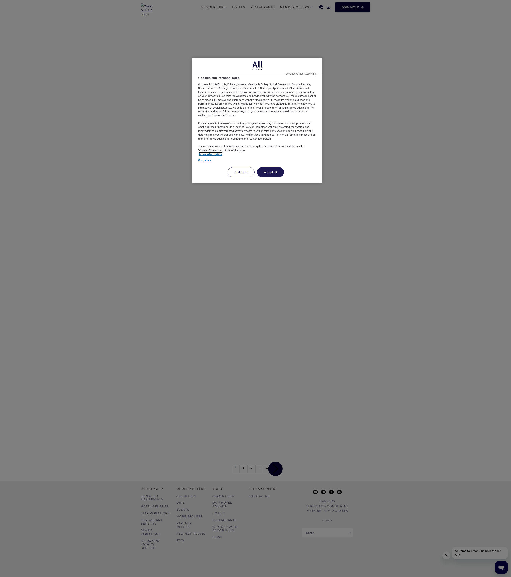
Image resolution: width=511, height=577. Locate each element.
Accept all (270, 172)
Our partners (205, 160)
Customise (241, 172)
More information (210, 154)
